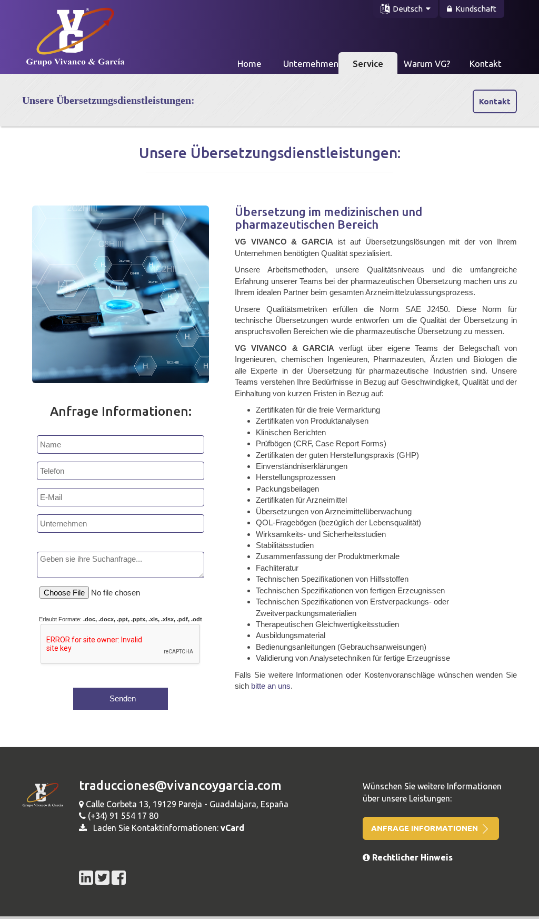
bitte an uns (271, 685)
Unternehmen (310, 63)
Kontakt (486, 63)
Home (258, 63)
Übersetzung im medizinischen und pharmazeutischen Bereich (328, 218)
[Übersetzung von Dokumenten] (87, 876)
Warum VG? (427, 63)
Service (368, 63)
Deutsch (408, 8)
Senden (120, 698)
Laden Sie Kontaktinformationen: (165, 828)
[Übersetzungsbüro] (66, 33)
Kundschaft (474, 8)
